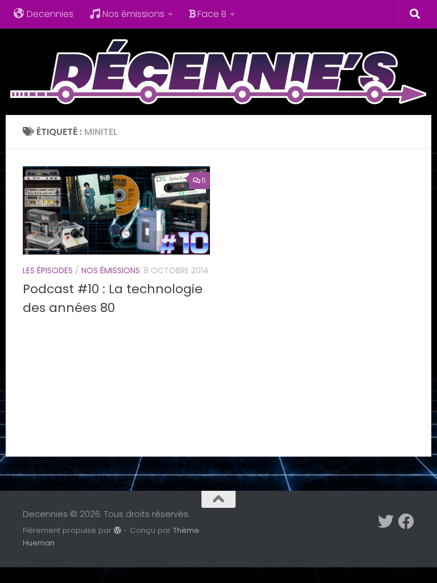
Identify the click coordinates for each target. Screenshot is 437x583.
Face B (211, 13)
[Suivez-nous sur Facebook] (406, 521)
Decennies (50, 13)
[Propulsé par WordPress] (117, 530)
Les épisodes (48, 270)
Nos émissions (133, 13)
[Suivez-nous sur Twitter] (386, 521)
